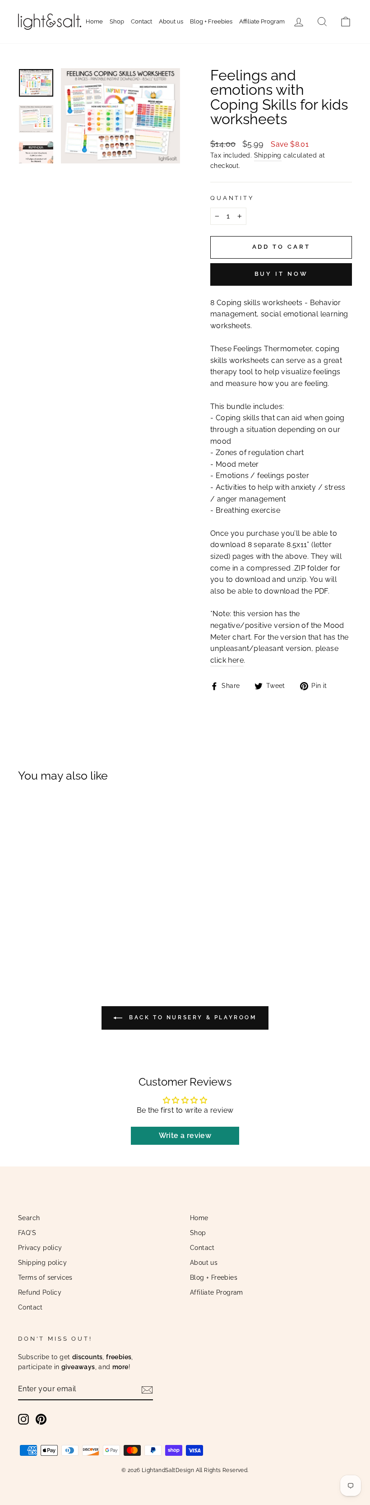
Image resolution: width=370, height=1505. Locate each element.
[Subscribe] (147, 1389)
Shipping (268, 155)
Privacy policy (40, 1247)
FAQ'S (27, 1232)
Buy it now (281, 273)
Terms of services (45, 1277)
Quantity (232, 198)
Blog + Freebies (211, 21)
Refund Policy (39, 1292)
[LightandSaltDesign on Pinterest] (41, 1419)
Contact (141, 21)
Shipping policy (42, 1262)
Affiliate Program (262, 21)
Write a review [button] (185, 1135)
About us (171, 21)
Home (94, 21)
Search (29, 1218)
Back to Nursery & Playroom (191, 1017)
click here (227, 660)
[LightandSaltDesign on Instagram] (23, 1419)
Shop (117, 21)
